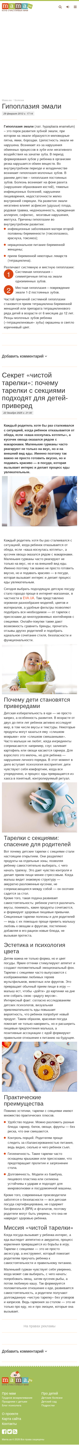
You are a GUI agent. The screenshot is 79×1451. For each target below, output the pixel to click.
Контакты (9, 1423)
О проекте (10, 1413)
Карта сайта (11, 1418)
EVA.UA (28, 597)
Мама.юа (7, 100)
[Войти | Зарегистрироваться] (68, 6)
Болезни (19, 100)
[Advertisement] (39, 54)
